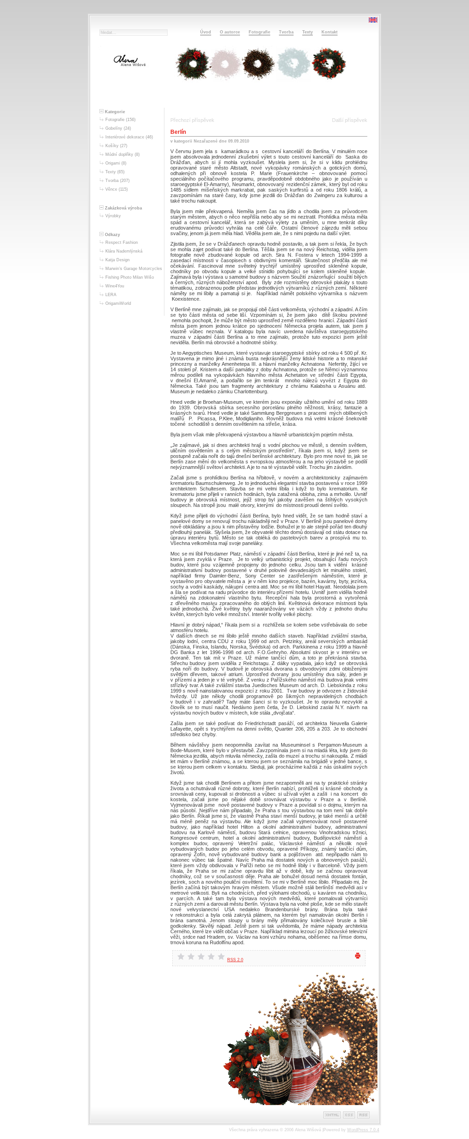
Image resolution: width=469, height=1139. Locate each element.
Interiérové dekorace (124, 137)
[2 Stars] (191, 956)
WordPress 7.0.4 (363, 1130)
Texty (307, 32)
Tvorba (286, 32)
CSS (349, 1114)
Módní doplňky (119, 154)
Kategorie (114, 112)
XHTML (332, 1114)
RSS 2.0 (235, 959)
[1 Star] (180, 956)
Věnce (111, 189)
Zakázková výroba (123, 208)
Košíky (112, 145)
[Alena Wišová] (228, 94)
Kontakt (330, 32)
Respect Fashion (121, 242)
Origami (112, 163)
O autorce (230, 32)
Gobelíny (113, 128)
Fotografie (259, 32)
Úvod (205, 32)
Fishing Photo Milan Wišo (129, 277)
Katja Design (117, 260)
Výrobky (113, 216)
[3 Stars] (201, 956)
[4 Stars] (211, 956)
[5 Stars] (221, 956)
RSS (363, 1114)
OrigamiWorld (118, 303)
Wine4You (114, 286)
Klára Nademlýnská (123, 251)
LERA (110, 294)
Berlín (178, 132)
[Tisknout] (357, 958)
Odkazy (112, 234)
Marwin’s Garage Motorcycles (133, 268)
